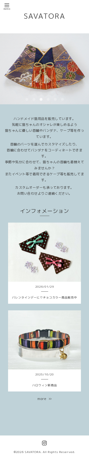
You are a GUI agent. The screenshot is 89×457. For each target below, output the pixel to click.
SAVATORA (45, 16)
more (43, 398)
